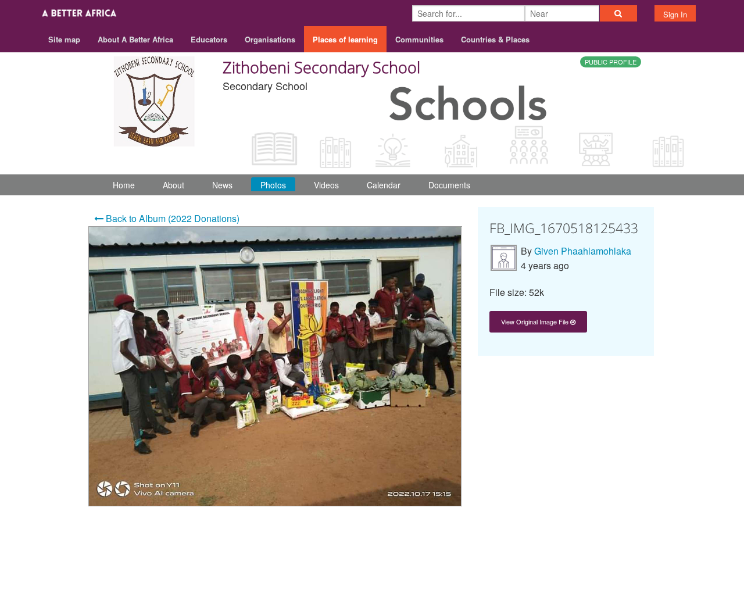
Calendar (383, 185)
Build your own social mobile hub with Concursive (372, 585)
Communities (419, 39)
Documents (449, 185)
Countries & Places (495, 39)
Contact (557, 558)
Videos (326, 185)
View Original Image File (535, 321)
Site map (64, 39)
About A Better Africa (135, 39)
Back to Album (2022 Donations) (171, 218)
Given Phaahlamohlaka (582, 251)
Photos (273, 185)
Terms (597, 558)
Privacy (638, 558)
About (173, 185)
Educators (209, 39)
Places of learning (345, 39)
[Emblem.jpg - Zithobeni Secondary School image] (154, 99)
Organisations (270, 39)
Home (124, 185)
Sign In (675, 14)
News (222, 185)
